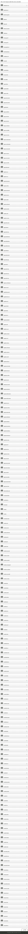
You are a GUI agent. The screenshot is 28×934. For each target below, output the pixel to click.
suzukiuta (5, 629)
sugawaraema (6, 135)
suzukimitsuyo (6, 735)
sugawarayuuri (7, 158)
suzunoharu (6, 925)
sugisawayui (6, 287)
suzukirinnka (6, 833)
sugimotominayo (7, 435)
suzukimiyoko (6, 749)
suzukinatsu (6, 699)
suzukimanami (6, 717)
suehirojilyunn (6, 51)
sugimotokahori (7, 389)
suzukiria (5, 796)
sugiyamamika (6, 477)
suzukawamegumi (7, 564)
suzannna (5, 504)
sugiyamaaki (6, 458)
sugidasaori (6, 301)
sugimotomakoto (7, 426)
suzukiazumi (6, 592)
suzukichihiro (6, 689)
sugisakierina (6, 232)
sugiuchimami (6, 167)
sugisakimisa (6, 250)
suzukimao (6, 712)
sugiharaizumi (6, 333)
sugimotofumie (6, 421)
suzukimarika (6, 726)
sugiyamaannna (7, 467)
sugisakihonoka (7, 245)
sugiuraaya (6, 171)
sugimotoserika (7, 407)
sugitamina (6, 310)
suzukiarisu (6, 620)
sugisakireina (6, 273)
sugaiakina (6, 84)
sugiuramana (6, 195)
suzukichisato (6, 685)
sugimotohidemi (7, 417)
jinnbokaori (6, 10)
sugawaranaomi (7, 148)
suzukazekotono (7, 532)
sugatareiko (6, 93)
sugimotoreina (6, 453)
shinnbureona (6, 5)
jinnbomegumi (6, 14)
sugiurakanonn (7, 181)
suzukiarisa (6, 611)
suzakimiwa (6, 500)
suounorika (6, 74)
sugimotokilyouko (7, 393)
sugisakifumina (7, 241)
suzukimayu (6, 722)
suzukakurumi (6, 518)
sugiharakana (6, 342)
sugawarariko (6, 162)
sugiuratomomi (7, 190)
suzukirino (6, 809)
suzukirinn (6, 823)
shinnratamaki (6, 28)
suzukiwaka (6, 846)
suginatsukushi (6, 319)
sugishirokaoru (7, 296)
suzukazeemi (6, 527)
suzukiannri (6, 624)
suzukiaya (6, 606)
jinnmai (5, 19)
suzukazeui (6, 523)
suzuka (5, 509)
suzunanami (6, 874)
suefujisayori (6, 56)
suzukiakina (6, 588)
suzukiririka (6, 814)
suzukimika (6, 731)
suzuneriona (6, 897)
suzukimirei (6, 759)
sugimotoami (6, 380)
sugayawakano (6, 125)
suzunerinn (6, 902)
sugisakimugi (6, 259)
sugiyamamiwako (7, 481)
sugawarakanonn (7, 139)
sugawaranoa (6, 153)
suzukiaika (6, 583)
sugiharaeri (6, 338)
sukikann (5, 33)
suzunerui (5, 911)
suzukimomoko (7, 782)
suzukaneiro (6, 537)
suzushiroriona (7, 860)
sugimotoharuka (7, 412)
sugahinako (6, 107)
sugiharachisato (7, 347)
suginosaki (6, 324)
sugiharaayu (6, 329)
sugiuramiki (6, 199)
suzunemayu (6, 893)
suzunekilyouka (7, 883)
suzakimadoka (6, 495)
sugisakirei (6, 264)
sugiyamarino (6, 486)
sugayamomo (6, 116)
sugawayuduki (6, 130)
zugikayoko (6, 213)
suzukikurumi (6, 652)
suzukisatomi (6, 671)
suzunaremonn (6, 879)
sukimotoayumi (7, 384)
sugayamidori (6, 111)
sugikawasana (6, 218)
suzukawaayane (7, 551)
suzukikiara (6, 648)
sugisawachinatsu (7, 282)
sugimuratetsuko (7, 366)
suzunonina (6, 920)
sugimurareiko (6, 375)
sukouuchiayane (7, 490)
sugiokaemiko (6, 208)
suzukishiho (6, 675)
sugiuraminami (7, 204)
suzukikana (6, 638)
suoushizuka (6, 70)
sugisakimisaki (6, 255)
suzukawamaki (6, 560)
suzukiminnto (6, 768)
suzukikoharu (6, 661)
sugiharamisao (6, 352)
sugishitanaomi (7, 292)
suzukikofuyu (6, 666)
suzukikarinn (6, 643)
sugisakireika (6, 269)
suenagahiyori (6, 47)
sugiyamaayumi (7, 463)
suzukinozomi (6, 703)
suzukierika (6, 634)
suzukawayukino (7, 569)
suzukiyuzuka (6, 791)
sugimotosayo (6, 403)
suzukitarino (6, 680)
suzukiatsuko (6, 597)
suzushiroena (6, 856)
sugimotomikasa (7, 430)
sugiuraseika (6, 185)
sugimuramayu (7, 370)
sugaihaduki (6, 88)
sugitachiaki (6, 306)
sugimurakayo (6, 361)
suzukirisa (6, 805)
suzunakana (6, 870)
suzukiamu (6, 601)
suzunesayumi (6, 888)
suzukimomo (6, 777)
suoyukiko (6, 79)
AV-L (13, 932)
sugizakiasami (6, 222)
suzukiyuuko (6, 786)
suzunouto (6, 916)
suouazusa (6, 65)
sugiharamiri (6, 356)
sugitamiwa (6, 315)
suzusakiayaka (6, 851)
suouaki (5, 60)
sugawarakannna (7, 144)
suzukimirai (6, 754)
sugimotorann (6, 440)
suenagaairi (6, 37)
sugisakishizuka (7, 236)
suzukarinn (6, 546)
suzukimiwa (6, 763)
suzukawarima (6, 578)
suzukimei (6, 772)
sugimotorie (6, 444)
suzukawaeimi (6, 555)
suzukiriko (6, 800)
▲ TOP (24, 929)
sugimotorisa (6, 449)
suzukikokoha (6, 657)
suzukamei (6, 541)
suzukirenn (6, 842)
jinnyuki (5, 24)
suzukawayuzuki (7, 574)
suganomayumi (7, 98)
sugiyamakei (6, 472)
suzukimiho (6, 740)
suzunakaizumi (7, 865)
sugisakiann (6, 227)
